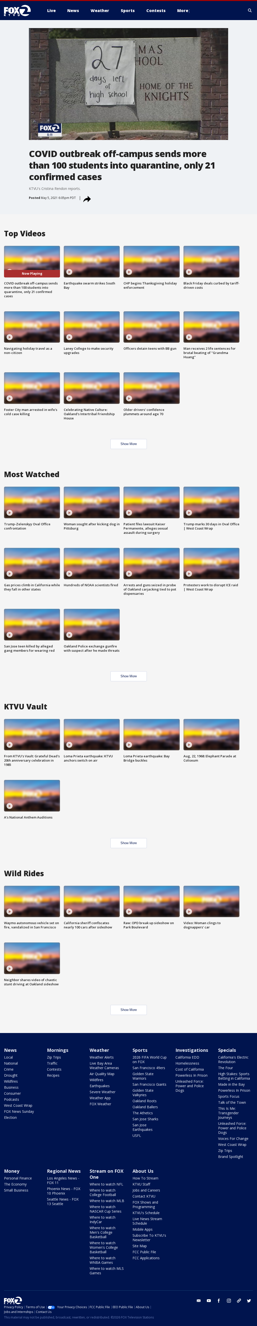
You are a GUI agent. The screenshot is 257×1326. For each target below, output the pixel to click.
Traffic (52, 1063)
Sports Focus (228, 1096)
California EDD (187, 1057)
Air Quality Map (102, 1073)
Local (8, 1057)
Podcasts (11, 1099)
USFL (137, 1135)
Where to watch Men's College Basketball (102, 1232)
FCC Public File (144, 1251)
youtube (209, 1301)
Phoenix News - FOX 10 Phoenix (63, 1191)
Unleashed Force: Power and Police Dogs (189, 1086)
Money (11, 1171)
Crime (9, 1069)
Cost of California (189, 1069)
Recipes (53, 1075)
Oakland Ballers (145, 1106)
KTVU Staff (141, 1184)
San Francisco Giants (149, 1084)
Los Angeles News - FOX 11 (63, 1180)
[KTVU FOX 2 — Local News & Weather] (20, 11)
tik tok (239, 1301)
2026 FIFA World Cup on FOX (150, 1059)
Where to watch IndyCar (102, 1219)
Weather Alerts (102, 1057)
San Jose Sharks (145, 1119)
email (199, 1301)
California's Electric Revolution (233, 1059)
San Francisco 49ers (149, 1067)
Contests (54, 1069)
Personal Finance (18, 1178)
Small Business (16, 1190)
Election (10, 1117)
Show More (128, 444)
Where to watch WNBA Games (102, 1260)
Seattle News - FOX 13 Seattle (63, 1201)
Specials (227, 1050)
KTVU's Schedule (146, 1212)
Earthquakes (100, 1085)
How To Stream (145, 1178)
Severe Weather (102, 1091)
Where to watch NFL (106, 1184)
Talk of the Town (232, 1102)
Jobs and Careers (146, 1190)
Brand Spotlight (230, 1156)
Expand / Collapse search (250, 10)
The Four (225, 1067)
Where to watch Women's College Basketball (104, 1247)
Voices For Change (233, 1138)
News (10, 1050)
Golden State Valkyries (143, 1092)
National (11, 1063)
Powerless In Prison (191, 1075)
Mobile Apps (143, 1229)
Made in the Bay (231, 1084)
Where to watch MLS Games (107, 1270)
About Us (143, 1171)
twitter (249, 1301)
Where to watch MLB (107, 1200)
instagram (229, 1301)
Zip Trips (54, 1057)
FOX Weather (100, 1103)
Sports (140, 1050)
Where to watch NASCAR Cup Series (105, 1209)
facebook (219, 1301)
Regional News (64, 1171)
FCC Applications (146, 1258)
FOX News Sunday (19, 1111)
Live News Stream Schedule (147, 1221)
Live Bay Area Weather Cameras (104, 1065)
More (182, 10)
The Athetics (143, 1113)
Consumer (12, 1093)
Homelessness (187, 1063)
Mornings (57, 1050)
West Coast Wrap (18, 1105)
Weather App (100, 1097)
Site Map (140, 1245)
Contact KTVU (144, 1196)
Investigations (191, 1050)
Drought (11, 1075)
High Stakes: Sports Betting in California (234, 1076)
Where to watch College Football (103, 1192)
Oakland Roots (145, 1100)
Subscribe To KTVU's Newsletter (149, 1237)
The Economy (15, 1184)
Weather (99, 1050)
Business (11, 1087)
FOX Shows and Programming (145, 1204)
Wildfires (11, 1081)
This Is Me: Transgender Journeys (228, 1113)
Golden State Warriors (143, 1076)
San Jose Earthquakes (143, 1127)
